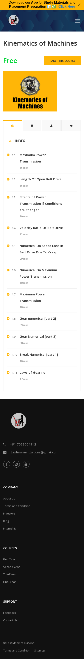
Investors (9, 513)
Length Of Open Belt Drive (40, 179)
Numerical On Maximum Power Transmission (38, 273)
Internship (10, 528)
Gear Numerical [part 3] (38, 336)
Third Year (10, 574)
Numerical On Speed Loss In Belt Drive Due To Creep (41, 249)
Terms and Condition (16, 506)
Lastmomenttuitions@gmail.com (34, 452)
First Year (9, 559)
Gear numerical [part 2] (38, 318)
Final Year (9, 582)
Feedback (9, 613)
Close (79, 5)
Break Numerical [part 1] (39, 354)
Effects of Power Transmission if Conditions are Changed (41, 203)
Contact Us (10, 620)
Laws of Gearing (32, 372)
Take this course (62, 61)
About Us (9, 498)
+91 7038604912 (23, 444)
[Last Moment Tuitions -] (13, 22)
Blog (6, 521)
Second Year (11, 567)
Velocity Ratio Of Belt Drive (41, 228)
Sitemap (39, 650)
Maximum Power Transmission (33, 158)
